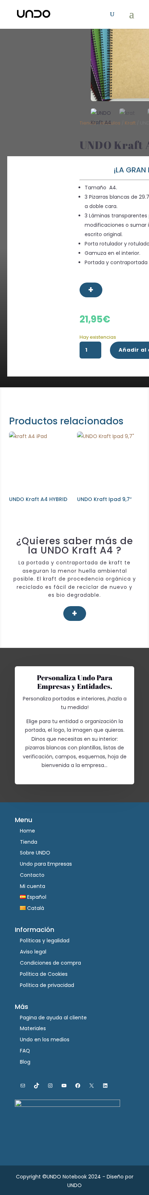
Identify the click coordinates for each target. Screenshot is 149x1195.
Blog (25, 1061)
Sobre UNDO (35, 852)
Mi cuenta (32, 886)
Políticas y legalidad (44, 940)
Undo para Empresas (46, 863)
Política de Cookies (44, 974)
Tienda (28, 841)
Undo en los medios (44, 1039)
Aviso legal (33, 951)
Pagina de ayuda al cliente (53, 1017)
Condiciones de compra (50, 962)
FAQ (25, 1050)
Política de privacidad (47, 985)
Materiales (33, 1028)
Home (27, 830)
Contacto (32, 875)
